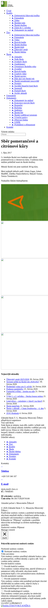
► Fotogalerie (18, 18)
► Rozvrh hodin (19, 42)
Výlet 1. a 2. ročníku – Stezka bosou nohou (24, 396)
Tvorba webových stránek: (25, 510)
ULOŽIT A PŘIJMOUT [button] (11, 603)
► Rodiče (10, 447)
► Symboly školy (19, 61)
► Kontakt (11, 459)
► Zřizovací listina (20, 120)
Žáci (8, 32)
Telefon (5, 471)
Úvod (8, 11)
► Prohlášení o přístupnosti (23, 125)
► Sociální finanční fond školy (25, 86)
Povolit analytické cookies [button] (12, 576)
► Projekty (16, 83)
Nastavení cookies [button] (8, 527)
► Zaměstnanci (18, 64)
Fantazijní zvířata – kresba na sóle (20, 391)
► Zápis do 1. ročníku (21, 28)
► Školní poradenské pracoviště (25, 81)
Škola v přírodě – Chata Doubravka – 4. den (25, 408)
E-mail (4, 484)
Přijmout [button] (20, 527)
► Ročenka (17, 108)
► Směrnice (17, 110)
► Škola (10, 449)
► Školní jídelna (19, 52)
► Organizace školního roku (24, 66)
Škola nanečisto (13, 406)
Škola (8, 54)
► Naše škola (18, 59)
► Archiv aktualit (19, 93)
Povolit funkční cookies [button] (11, 563)
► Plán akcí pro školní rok (23, 78)
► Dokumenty (12, 454)
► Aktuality (17, 57)
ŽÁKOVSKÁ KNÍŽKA (19, 605)
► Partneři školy (19, 91)
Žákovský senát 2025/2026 (17, 379)
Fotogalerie (11, 95)
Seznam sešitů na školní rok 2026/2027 (22, 382)
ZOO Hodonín (12, 413)
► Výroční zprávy (20, 117)
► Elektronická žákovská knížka (26, 15)
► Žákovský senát (20, 49)
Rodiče (9, 13)
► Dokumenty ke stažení (22, 30)
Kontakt (9, 127)
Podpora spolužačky (14, 389)
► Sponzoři (17, 88)
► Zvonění (16, 69)
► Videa (15, 20)
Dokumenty (11, 98)
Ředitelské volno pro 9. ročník (19, 386)
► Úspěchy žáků (19, 74)
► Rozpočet (17, 105)
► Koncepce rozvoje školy (23, 103)
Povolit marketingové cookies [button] (13, 588)
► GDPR (16, 122)
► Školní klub (18, 47)
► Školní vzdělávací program (24, 115)
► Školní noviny (19, 76)
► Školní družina (19, 25)
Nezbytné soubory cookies (15, 551)
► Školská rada (18, 23)
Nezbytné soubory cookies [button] (12, 549)
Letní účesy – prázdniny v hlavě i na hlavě (24, 401)
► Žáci (9, 444)
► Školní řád (17, 112)
